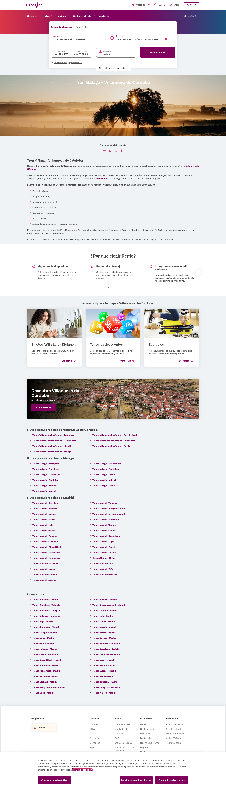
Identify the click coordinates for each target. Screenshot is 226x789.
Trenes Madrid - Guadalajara (106, 536)
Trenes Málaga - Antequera (45, 463)
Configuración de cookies (54, 780)
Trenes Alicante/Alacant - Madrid (108, 605)
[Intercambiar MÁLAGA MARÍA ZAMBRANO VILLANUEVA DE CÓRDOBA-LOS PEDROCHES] (112, 38)
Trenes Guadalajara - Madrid (106, 643)
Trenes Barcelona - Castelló (106, 649)
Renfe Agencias (148, 752)
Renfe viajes (146, 738)
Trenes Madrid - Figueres (44, 536)
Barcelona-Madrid (174, 729)
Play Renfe (145, 733)
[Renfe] (34, 5)
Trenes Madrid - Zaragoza (104, 503)
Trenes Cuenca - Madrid (104, 638)
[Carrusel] (113, 272)
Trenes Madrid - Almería (44, 580)
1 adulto (107, 54)
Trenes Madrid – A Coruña (45, 563)
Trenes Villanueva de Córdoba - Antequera (53, 435)
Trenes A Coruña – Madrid (45, 676)
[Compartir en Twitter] (115, 150)
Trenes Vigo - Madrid (42, 621)
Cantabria (95, 738)
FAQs (117, 738)
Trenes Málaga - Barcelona (45, 469)
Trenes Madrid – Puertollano (46, 552)
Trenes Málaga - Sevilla (103, 474)
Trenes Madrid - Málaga (44, 514)
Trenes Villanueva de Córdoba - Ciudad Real (54, 440)
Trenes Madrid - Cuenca (104, 530)
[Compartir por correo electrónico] (110, 150)
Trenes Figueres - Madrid (44, 649)
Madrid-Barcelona (174, 724)
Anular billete (121, 729)
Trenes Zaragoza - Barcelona (106, 687)
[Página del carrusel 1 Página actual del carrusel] (108, 287)
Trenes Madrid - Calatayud (45, 541)
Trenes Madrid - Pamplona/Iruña (108, 508)
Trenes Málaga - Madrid (44, 491)
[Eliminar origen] (104, 39)
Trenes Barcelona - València (46, 605)
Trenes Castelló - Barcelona (106, 654)
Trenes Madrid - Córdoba (44, 574)
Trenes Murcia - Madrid (103, 621)
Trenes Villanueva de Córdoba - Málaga (51, 451)
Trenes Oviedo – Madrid (104, 670)
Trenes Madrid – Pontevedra (46, 558)
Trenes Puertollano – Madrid (46, 665)
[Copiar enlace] (104, 150)
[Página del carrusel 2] (117, 287)
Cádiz (92, 733)
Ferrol (93, 747)
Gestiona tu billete (82, 16)
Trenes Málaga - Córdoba (45, 480)
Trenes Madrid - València (44, 508)
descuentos (102, 178)
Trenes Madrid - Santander (105, 519)
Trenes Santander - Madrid (45, 627)
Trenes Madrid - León (102, 563)
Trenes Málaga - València (104, 480)
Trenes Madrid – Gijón (104, 558)
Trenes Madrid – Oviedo (104, 552)
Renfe (143, 724)
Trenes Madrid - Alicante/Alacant (108, 514)
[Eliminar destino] (166, 39)
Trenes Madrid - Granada (104, 574)
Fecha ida (61, 51)
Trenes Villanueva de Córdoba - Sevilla (111, 446)
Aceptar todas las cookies (172, 780)
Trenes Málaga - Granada (44, 485)
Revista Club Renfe (149, 742)
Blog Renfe (145, 747)
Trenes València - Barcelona (46, 616)
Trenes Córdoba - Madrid (104, 610)
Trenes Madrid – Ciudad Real (46, 547)
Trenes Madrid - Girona (43, 530)
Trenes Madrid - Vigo (102, 569)
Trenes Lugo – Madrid (103, 659)
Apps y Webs (146, 718)
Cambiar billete (122, 724)
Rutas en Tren (172, 718)
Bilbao (93, 729)
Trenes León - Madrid (102, 616)
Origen (59, 36)
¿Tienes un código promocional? (68, 63)
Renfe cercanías (148, 729)
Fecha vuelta (82, 51)
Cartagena (95, 742)
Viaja (47, 16)
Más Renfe (103, 16)
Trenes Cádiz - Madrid (43, 692)
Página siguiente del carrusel (198, 272)
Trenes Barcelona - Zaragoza (46, 610)
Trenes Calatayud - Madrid (45, 654)
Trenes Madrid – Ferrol (103, 547)
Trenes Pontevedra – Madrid (46, 670)
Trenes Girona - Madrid (43, 643)
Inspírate (61, 16)
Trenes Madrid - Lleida (43, 525)
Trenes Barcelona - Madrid (45, 599)
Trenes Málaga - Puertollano (106, 469)
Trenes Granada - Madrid (44, 681)
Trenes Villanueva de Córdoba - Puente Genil (114, 435)
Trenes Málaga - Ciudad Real (46, 474)
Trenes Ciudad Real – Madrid (46, 659)
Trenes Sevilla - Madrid (103, 632)
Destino (121, 36)
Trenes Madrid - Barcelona (45, 503)
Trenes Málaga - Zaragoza (105, 485)
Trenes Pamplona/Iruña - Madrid (48, 687)
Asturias (94, 724)
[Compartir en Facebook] (121, 150)
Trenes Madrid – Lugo (103, 541)
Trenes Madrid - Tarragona (105, 525)
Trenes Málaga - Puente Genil (106, 463)
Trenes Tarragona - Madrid (45, 632)
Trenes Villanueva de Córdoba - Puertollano (113, 440)
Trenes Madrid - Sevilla (43, 519)
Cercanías (32, 16)
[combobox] (77, 39)
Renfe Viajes (82, 27)
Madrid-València (173, 738)
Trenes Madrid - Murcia (43, 569)
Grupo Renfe (190, 16)
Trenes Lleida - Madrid (43, 638)
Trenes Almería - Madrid (104, 692)
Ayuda (176, 4)
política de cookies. (82, 769)
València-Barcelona (175, 733)
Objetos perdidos (123, 742)
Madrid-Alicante (173, 742)
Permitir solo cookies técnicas (136, 780)
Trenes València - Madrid (104, 599)
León (92, 752)
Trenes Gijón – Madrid (103, 676)
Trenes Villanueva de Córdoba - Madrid (51, 446)
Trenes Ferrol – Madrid (103, 665)
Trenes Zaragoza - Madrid (104, 681)
